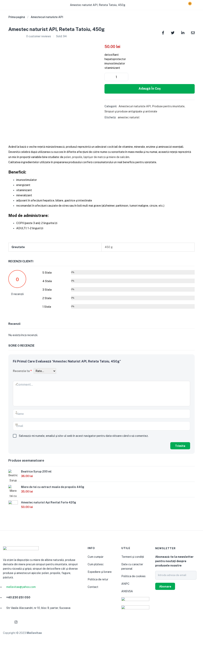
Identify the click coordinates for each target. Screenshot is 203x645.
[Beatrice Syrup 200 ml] (13, 475)
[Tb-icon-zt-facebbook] (6, 622)
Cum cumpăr (95, 556)
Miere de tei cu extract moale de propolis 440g (52, 487)
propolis (77, 157)
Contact (93, 586)
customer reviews (38, 36)
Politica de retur (98, 579)
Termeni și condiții (132, 556)
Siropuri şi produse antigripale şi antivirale (130, 111)
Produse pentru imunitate (168, 106)
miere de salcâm (119, 157)
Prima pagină (16, 17)
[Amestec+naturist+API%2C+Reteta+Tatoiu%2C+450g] (172, 32)
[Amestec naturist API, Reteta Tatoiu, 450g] (163, 32)
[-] (107, 77)
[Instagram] (15, 622)
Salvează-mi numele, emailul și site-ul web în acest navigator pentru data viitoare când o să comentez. (83, 435)
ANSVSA (127, 591)
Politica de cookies (133, 576)
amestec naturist (129, 117)
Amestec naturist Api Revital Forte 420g (48, 502)
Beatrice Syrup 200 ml (36, 471)
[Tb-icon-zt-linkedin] (25, 622)
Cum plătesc (96, 564)
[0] (187, 5)
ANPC (125, 583)
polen (67, 157)
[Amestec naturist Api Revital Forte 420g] (13, 504)
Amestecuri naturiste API (47, 17)
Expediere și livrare (100, 571)
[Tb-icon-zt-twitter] (35, 622)
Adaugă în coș (150, 88)
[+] (124, 77)
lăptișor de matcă (94, 157)
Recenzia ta (22, 371)
